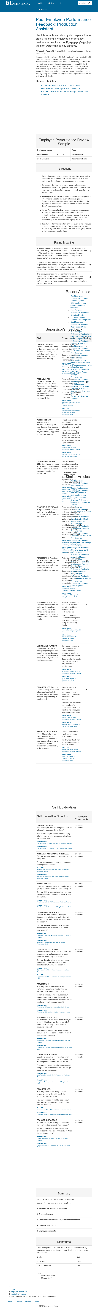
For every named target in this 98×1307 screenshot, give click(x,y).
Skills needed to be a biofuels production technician (78, 305)
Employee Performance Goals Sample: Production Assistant (80, 502)
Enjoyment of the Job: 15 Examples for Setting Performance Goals (54, 976)
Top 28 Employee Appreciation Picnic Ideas (80, 385)
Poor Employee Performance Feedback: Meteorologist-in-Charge (80, 379)
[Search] (89, 3)
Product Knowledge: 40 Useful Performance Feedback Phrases (71, 749)
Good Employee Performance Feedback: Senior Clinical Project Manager (80, 371)
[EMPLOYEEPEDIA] (20, 2)
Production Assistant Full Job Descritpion (60, 85)
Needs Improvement (18, 1294)
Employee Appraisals (19, 1291)
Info (61, 3)
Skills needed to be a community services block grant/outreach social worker (81, 362)
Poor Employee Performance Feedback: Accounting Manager (80, 554)
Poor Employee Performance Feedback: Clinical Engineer (80, 583)
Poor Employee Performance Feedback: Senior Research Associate (81, 509)
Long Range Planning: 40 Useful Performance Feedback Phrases (71, 671)
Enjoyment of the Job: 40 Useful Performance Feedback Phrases (53, 970)
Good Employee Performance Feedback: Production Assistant (80, 483)
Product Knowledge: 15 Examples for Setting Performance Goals (68, 757)
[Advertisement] (64, 782)
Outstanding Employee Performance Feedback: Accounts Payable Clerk (80, 341)
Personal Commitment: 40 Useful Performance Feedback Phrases (53, 1040)
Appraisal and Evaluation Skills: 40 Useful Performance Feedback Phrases (53, 869)
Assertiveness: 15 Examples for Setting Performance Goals (54, 906)
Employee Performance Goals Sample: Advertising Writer (80, 391)
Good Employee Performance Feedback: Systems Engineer (80, 298)
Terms (36, 1301)
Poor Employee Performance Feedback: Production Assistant (63, 24)
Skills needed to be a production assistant (60, 88)
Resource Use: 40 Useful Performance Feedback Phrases (71, 717)
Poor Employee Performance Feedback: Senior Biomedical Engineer (81, 576)
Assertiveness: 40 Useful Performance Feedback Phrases (54, 901)
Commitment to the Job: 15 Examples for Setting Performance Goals (51, 942)
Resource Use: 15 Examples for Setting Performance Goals (71, 724)
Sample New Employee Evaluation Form (79, 397)
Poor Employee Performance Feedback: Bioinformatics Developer (80, 526)
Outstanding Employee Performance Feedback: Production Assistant (80, 490)
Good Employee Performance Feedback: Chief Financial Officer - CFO (80, 325)
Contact (19, 1301)
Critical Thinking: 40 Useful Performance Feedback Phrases (54, 842)
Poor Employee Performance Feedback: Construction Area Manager (81, 333)
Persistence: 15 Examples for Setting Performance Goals (53, 1011)
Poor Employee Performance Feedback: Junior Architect (80, 355)
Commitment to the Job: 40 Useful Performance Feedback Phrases (54, 935)
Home (42, 3)
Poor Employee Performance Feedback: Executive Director (80, 312)
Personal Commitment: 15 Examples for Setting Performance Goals (54, 1047)
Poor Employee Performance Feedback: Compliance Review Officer (81, 533)
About (10, 1301)
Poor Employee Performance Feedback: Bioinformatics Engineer (80, 561)
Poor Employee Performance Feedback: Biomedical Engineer (80, 568)
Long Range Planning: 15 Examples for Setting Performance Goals (69, 679)
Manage (44, 9)
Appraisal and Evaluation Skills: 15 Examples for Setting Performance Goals (53, 876)
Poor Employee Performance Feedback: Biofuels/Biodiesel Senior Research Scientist (80, 517)
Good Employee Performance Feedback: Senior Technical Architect (80, 348)
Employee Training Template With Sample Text (81, 318)
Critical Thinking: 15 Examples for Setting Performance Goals (54, 847)
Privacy (28, 1301)
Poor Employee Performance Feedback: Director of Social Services (80, 547)
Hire (52, 3)
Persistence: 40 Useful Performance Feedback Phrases (53, 1006)
